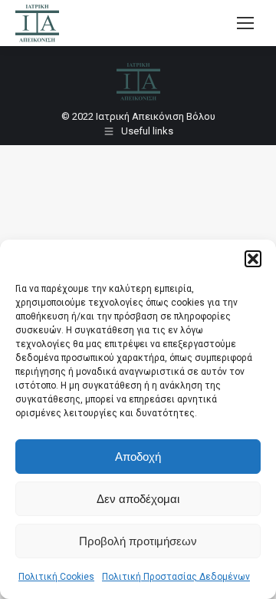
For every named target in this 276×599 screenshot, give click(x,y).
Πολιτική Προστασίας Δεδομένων (176, 576)
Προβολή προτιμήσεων (138, 541)
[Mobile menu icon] (245, 23)
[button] (253, 258)
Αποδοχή (138, 456)
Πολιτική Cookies (56, 576)
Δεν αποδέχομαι (138, 498)
